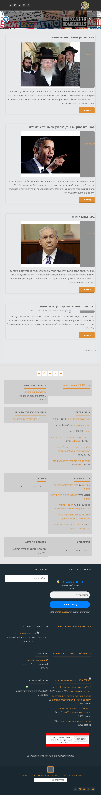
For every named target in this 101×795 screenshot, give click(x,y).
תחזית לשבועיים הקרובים (79, 419)
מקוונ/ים (35, 392)
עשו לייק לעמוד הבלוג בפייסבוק (74, 626)
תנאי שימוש (43, 775)
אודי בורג (86, 485)
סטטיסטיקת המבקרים (72, 775)
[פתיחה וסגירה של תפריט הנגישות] (6, 19)
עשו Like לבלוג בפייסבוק (76, 385)
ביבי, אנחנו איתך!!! (83, 217)
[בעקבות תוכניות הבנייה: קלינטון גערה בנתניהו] (28, 311)
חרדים (94, 54)
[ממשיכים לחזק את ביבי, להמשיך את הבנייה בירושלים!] (28, 154)
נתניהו (86, 144)
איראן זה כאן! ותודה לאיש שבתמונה (73, 37)
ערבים (88, 233)
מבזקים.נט (60, 680)
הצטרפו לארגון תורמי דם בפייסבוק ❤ (72, 653)
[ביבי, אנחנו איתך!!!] (28, 244)
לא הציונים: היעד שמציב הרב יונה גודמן (74, 721)
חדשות (93, 144)
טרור (88, 54)
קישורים (55, 775)
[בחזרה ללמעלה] (50, 769)
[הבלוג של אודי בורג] (85, 5)
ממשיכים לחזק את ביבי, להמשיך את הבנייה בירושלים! (62, 127)
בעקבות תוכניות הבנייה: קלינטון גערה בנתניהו (67, 306)
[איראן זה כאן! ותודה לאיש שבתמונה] (28, 65)
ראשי (87, 431)
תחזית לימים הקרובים (80, 425)
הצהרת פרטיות (28, 775)
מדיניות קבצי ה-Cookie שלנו (61, 741)
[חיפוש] (9, 578)
